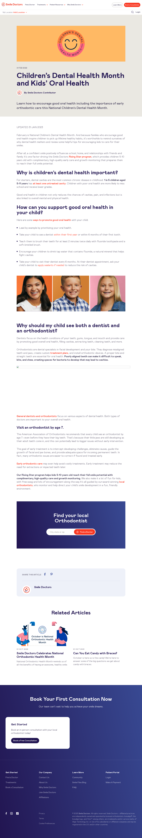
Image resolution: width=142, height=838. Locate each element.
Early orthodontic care (29, 463)
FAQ (74, 787)
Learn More (117, 5)
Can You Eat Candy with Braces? (95, 653)
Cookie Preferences (47, 823)
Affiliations (44, 797)
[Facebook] (6, 813)
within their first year (65, 234)
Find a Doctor (30, 5)
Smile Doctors (84, 813)
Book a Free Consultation (25, 740)
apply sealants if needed (51, 265)
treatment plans (59, 352)
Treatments (41, 5)
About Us (43, 782)
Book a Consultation (132, 5)
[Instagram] (11, 813)
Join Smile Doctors (47, 792)
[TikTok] (17, 813)
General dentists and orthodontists (37, 416)
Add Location (19, 12)
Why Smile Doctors (74, 5)
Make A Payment (113, 782)
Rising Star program (80, 156)
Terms (41, 818)
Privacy (42, 813)
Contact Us (44, 777)
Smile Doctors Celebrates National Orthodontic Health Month (40, 654)
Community (77, 777)
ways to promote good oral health (52, 219)
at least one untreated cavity (49, 183)
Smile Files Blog (79, 782)
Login (138, 12)
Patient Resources (56, 5)
